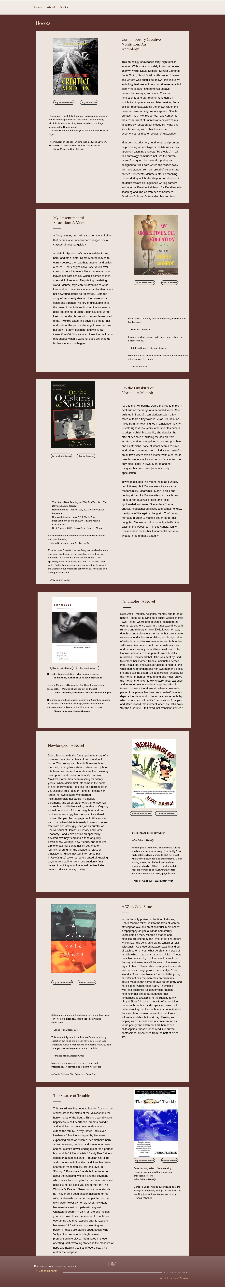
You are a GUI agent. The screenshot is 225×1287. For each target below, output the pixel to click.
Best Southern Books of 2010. (67, 520)
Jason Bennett (48, 1270)
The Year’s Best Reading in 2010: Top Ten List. (77, 502)
